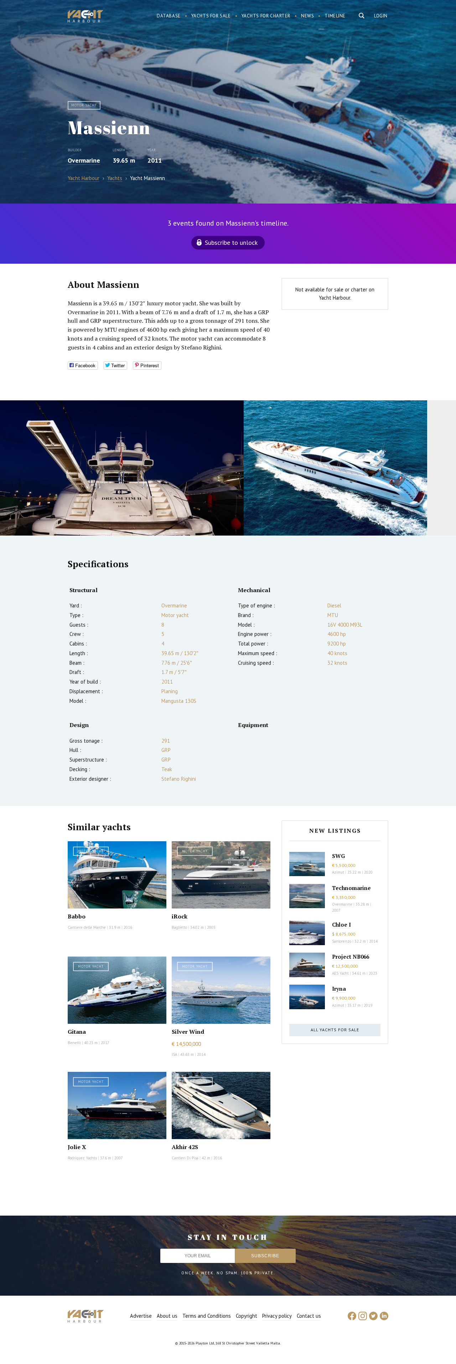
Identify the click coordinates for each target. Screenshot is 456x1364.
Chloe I (341, 924)
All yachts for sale (335, 1029)
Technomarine (351, 887)
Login (381, 16)
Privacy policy (277, 1315)
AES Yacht (340, 973)
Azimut (338, 872)
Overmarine (84, 160)
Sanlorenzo (341, 941)
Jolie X (77, 1147)
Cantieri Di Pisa (185, 1157)
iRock (179, 916)
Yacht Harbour (85, 17)
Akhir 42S (185, 1147)
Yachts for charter (266, 16)
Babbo (77, 916)
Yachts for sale (211, 16)
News (307, 16)
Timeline (335, 16)
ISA (174, 1054)
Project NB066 (350, 956)
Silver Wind (188, 1032)
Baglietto (179, 927)
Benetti (74, 1042)
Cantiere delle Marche (87, 927)
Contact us (309, 1315)
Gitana (77, 1032)
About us (167, 1315)
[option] (122, 468)
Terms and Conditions (206, 1315)
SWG (338, 855)
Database (169, 16)
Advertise (141, 1315)
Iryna (339, 988)
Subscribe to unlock (231, 242)
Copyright (246, 1315)
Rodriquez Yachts (82, 1157)
